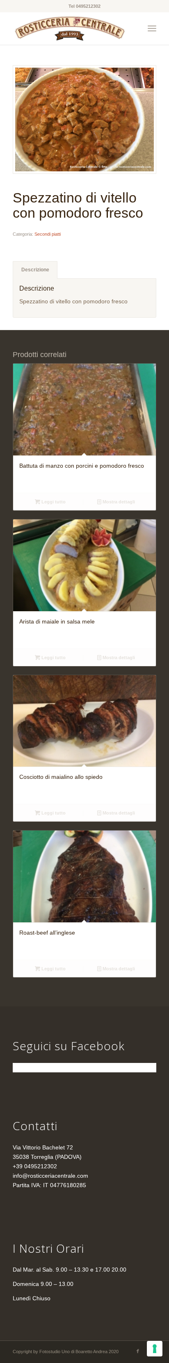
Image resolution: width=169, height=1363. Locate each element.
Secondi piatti (47, 234)
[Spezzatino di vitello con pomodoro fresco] (84, 119)
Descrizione (35, 269)
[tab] (35, 270)
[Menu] (152, 28)
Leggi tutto (53, 501)
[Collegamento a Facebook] (138, 1351)
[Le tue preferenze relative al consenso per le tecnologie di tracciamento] (154, 1348)
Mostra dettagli (118, 501)
